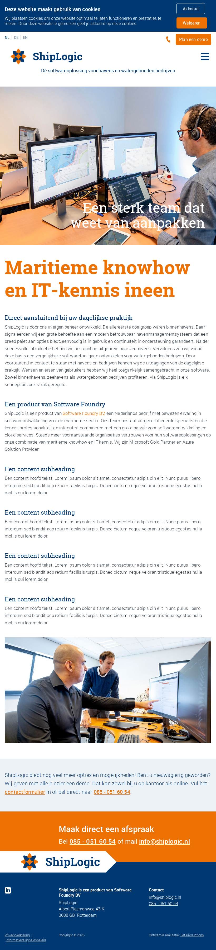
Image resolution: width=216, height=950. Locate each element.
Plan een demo (193, 39)
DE (16, 37)
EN (25, 37)
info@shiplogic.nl (164, 841)
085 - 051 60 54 (112, 791)
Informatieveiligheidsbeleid (26, 940)
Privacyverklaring (17, 935)
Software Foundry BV (83, 413)
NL (7, 37)
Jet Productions (192, 935)
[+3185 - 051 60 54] (169, 39)
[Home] (46, 56)
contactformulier (25, 791)
